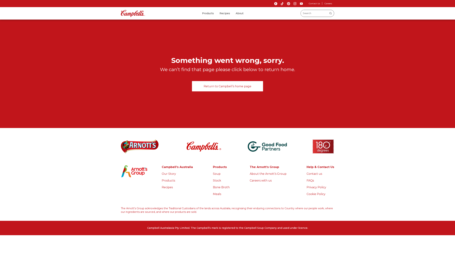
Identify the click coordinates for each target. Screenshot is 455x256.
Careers (328, 3)
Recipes (225, 13)
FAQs (310, 180)
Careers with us (261, 180)
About (239, 13)
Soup (217, 173)
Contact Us (314, 3)
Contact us (314, 173)
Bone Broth (221, 187)
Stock (217, 180)
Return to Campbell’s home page (227, 86)
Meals (217, 194)
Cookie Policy (316, 194)
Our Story (169, 173)
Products (208, 13)
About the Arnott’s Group (268, 173)
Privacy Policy (316, 187)
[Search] (330, 13)
